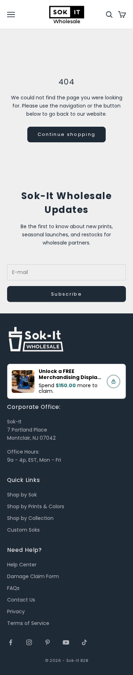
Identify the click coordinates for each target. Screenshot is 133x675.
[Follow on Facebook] (10, 642)
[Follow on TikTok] (84, 642)
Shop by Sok (22, 494)
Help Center (22, 564)
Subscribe (66, 294)
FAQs (13, 588)
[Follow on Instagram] (29, 642)
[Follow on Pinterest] (47, 642)
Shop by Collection (30, 518)
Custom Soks (23, 529)
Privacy (16, 611)
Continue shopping (67, 134)
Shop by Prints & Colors (35, 506)
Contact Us (21, 599)
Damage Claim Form (33, 576)
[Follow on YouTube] (66, 642)
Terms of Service (28, 623)
